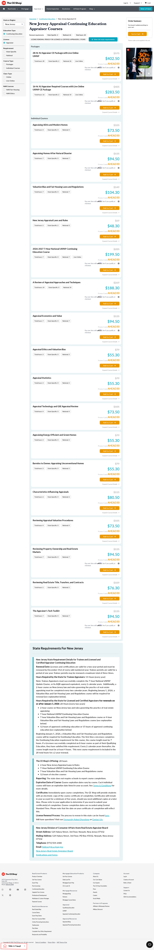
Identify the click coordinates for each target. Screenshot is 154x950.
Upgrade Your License (38, 892)
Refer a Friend (146, 9)
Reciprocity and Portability (39, 934)
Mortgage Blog (67, 894)
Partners (65, 897)
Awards (95, 892)
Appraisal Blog (67, 922)
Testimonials (35, 925)
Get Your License (36, 880)
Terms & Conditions (102, 785)
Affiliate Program (79, 9)
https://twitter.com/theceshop (4, 895)
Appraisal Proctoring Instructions (72, 925)
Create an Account (129, 880)
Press (94, 889)
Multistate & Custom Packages (40, 898)
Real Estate (12, 9)
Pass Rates (35, 928)
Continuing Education (14, 34)
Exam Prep (35, 883)
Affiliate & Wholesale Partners (101, 906)
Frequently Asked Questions (76, 819)
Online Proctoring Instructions (40, 922)
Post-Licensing (36, 886)
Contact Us (97, 819)
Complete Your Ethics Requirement (42, 931)
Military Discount (98, 909)
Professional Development (39, 895)
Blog (91, 9)
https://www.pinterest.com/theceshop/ (11, 895)
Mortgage (25, 9)
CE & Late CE (66, 886)
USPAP (65, 911)
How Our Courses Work (38, 919)
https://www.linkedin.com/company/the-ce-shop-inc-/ (26, 890)
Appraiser (9, 42)
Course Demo (36, 912)
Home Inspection (53, 9)
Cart (149, 3)
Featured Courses (37, 902)
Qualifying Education (68, 908)
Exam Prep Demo (37, 916)
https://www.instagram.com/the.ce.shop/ (4, 890)
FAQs (125, 894)
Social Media (96, 898)
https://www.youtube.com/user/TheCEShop (19, 890)
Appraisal (37, 9)
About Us (95, 876)
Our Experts (96, 883)
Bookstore (66, 9)
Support (137, 3)
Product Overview (37, 876)
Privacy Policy (51, 942)
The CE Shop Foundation (100, 886)
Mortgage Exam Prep (68, 883)
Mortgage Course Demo (69, 900)
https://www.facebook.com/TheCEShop (11, 890)
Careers (95, 895)
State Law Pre (66, 880)
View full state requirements (104, 39)
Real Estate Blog (36, 909)
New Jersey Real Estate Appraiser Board (54, 850)
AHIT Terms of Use (62, 942)
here (107, 815)
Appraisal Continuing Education (71, 914)
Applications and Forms (47, 854)
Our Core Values (97, 880)
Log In (125, 876)
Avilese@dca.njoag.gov (52, 846)
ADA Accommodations (130, 897)
